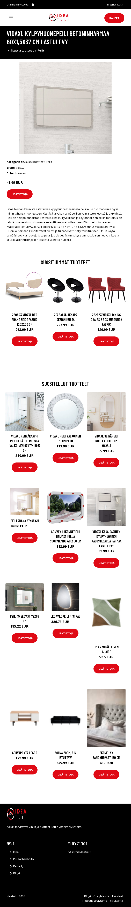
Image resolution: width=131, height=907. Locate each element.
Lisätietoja (20, 194)
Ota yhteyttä (101, 896)
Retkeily (18, 866)
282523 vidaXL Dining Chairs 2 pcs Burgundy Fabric (106, 319)
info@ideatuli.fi (115, 4)
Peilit (41, 50)
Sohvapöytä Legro (24, 752)
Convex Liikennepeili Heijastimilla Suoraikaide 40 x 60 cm (65, 536)
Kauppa (114, 18)
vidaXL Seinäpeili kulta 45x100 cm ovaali (106, 441)
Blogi (16, 873)
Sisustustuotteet (22, 50)
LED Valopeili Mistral (65, 616)
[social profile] (32, 4)
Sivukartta (116, 901)
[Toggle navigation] (11, 17)
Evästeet (117, 896)
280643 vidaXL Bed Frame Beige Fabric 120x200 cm (25, 319)
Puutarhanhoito (23, 859)
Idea (16, 852)
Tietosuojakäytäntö (94, 901)
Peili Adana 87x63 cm (25, 520)
